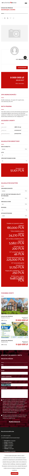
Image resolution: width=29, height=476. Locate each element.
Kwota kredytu (5, 147)
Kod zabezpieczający (6, 382)
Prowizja (3, 207)
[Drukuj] (4, 18)
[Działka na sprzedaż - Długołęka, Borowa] (14, 334)
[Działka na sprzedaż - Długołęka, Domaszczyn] (14, 310)
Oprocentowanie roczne (8, 158)
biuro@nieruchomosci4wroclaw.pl (11, 438)
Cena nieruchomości (7, 188)
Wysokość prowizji (6, 213)
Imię (2, 365)
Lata (2, 152)
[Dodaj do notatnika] (10, 18)
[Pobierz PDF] (7, 18)
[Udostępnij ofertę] (13, 18)
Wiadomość (4, 388)
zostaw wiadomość (22, 67)
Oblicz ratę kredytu (19, 83)
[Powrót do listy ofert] (2, 18)
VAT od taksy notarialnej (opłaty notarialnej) (11, 195)
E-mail (2, 370)
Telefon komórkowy (6, 376)
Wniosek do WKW (6, 202)
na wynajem (9, 441)
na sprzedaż (9, 451)
